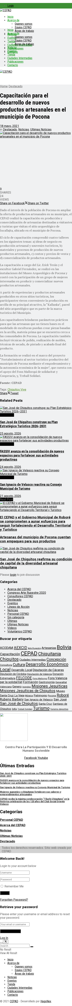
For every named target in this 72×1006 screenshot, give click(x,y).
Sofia (14, 709)
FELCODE (24, 678)
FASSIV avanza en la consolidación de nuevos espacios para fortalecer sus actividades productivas (32, 455)
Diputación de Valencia (39, 674)
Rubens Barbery (12, 699)
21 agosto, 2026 (10, 496)
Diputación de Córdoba (13, 674)
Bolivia (64, 647)
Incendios (26, 687)
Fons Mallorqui (40, 678)
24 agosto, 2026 (10, 467)
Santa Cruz (45, 704)
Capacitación (10, 654)
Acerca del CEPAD (19, 589)
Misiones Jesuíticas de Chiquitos (27, 690)
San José (60, 699)
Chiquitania (49, 653)
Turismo (41, 708)
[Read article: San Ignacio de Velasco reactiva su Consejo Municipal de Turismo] (36, 472)
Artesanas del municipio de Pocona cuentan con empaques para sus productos (35, 539)
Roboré (63, 695)
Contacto (12, 65)
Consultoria (6, 665)
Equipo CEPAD (23, 27)
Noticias (12, 47)
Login (10, 5)
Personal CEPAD (18, 614)
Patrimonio (40, 695)
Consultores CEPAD (20, 596)
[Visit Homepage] (5, 10)
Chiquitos (9, 659)
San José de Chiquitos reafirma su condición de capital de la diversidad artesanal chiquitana (36, 563)
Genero (17, 686)
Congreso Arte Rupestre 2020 (26, 592)
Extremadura (7, 678)
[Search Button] (31, 946)
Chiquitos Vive (17, 389)
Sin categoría (15, 617)
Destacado (15, 86)
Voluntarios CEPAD (19, 631)
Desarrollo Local (21, 670)
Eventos (12, 51)
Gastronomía (47, 682)
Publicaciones (15, 61)
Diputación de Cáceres (48, 670)
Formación (30, 682)
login (13, 574)
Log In (4, 938)
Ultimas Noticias (41, 129)
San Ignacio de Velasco (38, 699)
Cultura (19, 664)
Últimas (12, 621)
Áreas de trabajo (24, 31)
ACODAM (6, 648)
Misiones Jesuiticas (49, 686)
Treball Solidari (25, 709)
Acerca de (13, 20)
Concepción (56, 659)
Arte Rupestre (34, 648)
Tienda (11, 41)
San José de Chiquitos (19, 703)
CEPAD (29, 653)
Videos (12, 628)
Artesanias (49, 648)
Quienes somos (23, 24)
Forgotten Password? (14, 899)
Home (4, 86)
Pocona (52, 695)
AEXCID (20, 647)
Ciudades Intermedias (19, 58)
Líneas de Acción (18, 607)
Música (29, 695)
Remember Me (14, 886)
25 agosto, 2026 (10, 433)
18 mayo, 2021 (9, 126)
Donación (58, 674)
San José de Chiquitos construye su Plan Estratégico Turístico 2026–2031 (29, 424)
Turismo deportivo (59, 709)
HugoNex (45, 1001)
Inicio (10, 17)
